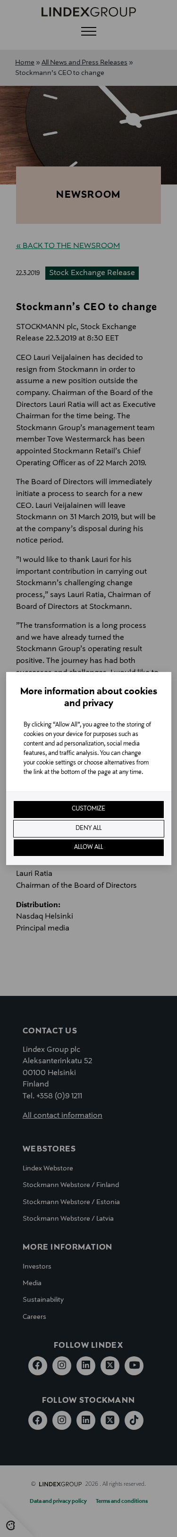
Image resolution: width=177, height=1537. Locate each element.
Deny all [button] (88, 828)
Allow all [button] (88, 847)
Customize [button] (88, 809)
